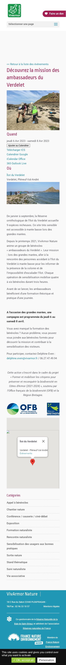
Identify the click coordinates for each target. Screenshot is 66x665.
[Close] (43, 441)
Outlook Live (19, 163)
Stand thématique (17, 562)
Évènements (26, 453)
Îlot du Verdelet (16, 175)
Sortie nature (14, 555)
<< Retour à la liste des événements (28, 64)
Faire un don (56, 13)
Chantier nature (16, 509)
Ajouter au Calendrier (18, 145)
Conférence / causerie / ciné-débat (27, 516)
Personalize (46, 660)
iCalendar (12, 159)
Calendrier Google (17, 154)
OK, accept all (24, 660)
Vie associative (16, 576)
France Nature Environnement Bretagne (52, 646)
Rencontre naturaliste (19, 537)
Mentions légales (51, 606)
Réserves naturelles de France (37, 628)
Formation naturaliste (19, 530)
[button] (32, 462)
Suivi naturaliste (16, 569)
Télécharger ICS (16, 150)
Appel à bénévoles (17, 502)
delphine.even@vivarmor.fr (22, 358)
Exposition (13, 523)
